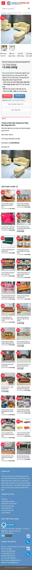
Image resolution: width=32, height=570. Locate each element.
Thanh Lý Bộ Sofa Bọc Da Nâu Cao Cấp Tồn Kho (23, 365)
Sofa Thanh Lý (27, 13)
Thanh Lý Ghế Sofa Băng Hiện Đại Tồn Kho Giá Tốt (23, 410)
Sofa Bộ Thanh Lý (6, 14)
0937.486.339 (9, 533)
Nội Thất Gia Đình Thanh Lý (15, 13)
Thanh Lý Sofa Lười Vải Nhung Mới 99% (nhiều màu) (7, 411)
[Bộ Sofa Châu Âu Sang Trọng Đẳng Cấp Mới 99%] (24, 219)
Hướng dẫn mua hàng (7, 501)
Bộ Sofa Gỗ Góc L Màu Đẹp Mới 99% (7, 387)
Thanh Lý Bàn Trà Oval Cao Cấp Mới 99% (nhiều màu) (23, 251)
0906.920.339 (10, 556)
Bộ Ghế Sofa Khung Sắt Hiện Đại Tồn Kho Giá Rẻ (23, 456)
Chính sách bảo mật (7, 510)
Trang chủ (3, 13)
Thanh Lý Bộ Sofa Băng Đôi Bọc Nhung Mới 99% (23, 204)
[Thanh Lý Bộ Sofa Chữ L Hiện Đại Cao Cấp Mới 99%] (8, 448)
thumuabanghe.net (13, 562)
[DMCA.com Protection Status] (6, 535)
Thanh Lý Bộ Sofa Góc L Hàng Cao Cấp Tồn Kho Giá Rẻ (23, 319)
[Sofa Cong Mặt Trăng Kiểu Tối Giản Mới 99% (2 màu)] (8, 425)
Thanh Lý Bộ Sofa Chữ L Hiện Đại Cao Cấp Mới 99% (7, 457)
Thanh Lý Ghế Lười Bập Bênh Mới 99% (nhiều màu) (7, 205)
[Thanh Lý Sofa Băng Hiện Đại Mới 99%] (8, 241)
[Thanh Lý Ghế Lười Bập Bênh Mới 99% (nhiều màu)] (8, 196)
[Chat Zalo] (28, 548)
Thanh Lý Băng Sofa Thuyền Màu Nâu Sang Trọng (7, 319)
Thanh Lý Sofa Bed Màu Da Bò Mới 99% (23, 296)
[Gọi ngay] (28, 554)
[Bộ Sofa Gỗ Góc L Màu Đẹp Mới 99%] (8, 379)
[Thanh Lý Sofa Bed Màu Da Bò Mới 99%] (24, 288)
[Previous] (3, 29)
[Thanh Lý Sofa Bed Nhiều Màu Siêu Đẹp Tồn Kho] (24, 425)
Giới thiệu (4, 499)
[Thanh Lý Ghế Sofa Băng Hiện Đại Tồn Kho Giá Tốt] (24, 402)
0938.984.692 (11, 551)
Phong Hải (5, 73)
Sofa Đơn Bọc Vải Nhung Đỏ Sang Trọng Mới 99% (7, 227)
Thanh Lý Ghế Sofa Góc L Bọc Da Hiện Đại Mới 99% (23, 342)
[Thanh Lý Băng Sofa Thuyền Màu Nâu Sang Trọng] (8, 309)
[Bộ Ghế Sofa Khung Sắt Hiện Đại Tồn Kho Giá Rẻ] (24, 448)
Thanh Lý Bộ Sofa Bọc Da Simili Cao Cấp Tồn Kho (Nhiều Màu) (23, 274)
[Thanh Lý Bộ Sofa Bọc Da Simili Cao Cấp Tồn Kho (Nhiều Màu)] (24, 264)
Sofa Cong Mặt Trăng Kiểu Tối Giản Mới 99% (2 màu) (7, 434)
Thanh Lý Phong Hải (7, 476)
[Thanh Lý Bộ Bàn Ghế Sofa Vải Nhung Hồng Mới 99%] (8, 288)
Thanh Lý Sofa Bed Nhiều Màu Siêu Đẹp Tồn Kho (23, 433)
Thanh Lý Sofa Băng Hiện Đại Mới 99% (7, 250)
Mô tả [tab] (4, 118)
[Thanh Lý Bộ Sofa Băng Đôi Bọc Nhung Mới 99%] (24, 196)
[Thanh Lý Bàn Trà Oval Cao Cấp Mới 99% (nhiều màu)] (24, 241)
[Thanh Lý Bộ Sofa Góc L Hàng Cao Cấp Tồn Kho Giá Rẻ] (24, 309)
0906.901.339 (10, 553)
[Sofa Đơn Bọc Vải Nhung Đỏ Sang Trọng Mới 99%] (8, 219)
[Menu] (3, 3)
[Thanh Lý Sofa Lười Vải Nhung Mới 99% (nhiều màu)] (8, 402)
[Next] (28, 29)
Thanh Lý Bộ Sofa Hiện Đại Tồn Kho (7, 365)
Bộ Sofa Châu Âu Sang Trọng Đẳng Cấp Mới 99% (23, 227)
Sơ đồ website (5, 513)
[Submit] (28, 8)
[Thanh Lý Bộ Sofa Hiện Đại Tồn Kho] (8, 356)
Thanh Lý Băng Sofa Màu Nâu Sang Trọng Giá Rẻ (23, 387)
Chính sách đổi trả (7, 508)
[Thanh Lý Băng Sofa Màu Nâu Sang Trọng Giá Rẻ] (24, 379)
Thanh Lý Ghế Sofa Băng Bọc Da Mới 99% (7, 273)
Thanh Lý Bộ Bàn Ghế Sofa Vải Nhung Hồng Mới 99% (8, 296)
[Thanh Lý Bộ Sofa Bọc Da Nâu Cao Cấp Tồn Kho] (24, 356)
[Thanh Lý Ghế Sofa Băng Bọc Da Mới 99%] (8, 264)
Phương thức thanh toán (9, 503)
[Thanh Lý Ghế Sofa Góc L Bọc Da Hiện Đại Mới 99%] (24, 333)
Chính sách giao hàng (7, 506)
